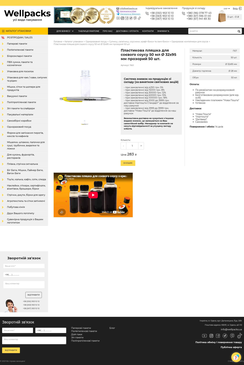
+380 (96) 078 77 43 (199, 13)
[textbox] (194, 31)
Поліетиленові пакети (20, 49)
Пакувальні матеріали (20, 114)
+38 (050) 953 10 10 (162, 13)
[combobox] (215, 31)
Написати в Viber (128, 11)
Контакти (148, 31)
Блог (112, 328)
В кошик (128, 163)
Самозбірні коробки (19, 120)
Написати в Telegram (130, 14)
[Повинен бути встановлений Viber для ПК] (135, 18)
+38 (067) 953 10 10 (162, 18)
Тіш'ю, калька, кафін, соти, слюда (26, 179)
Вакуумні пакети (17, 96)
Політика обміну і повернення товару (218, 342)
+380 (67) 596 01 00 (199, 16)
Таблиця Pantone (88, 31)
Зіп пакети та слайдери (21, 108)
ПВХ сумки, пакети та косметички (19, 64)
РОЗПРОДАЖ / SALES (19, 37)
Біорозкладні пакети (19, 56)
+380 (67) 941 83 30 (199, 18)
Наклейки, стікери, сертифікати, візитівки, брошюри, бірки (26, 187)
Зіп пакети (77, 337)
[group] (85, 80)
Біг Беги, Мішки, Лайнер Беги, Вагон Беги (25, 172)
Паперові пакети (17, 43)
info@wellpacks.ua (128, 8)
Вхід (235, 8)
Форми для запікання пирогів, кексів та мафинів (25, 134)
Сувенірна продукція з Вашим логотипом (25, 221)
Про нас (108, 31)
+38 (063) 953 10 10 (162, 16)
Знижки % (163, 31)
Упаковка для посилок (20, 71)
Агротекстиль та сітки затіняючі (26, 201)
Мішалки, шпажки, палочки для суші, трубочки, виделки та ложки (26, 145)
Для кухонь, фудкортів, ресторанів (20, 156)
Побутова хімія (16, 207)
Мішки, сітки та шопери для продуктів (23, 88)
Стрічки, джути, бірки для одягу (26, 195)
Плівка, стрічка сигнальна (22, 164)
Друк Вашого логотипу (20, 213)
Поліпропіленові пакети (21, 102)
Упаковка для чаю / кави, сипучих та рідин (27, 79)
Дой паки (76, 334)
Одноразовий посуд (19, 126)
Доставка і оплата (127, 31)
